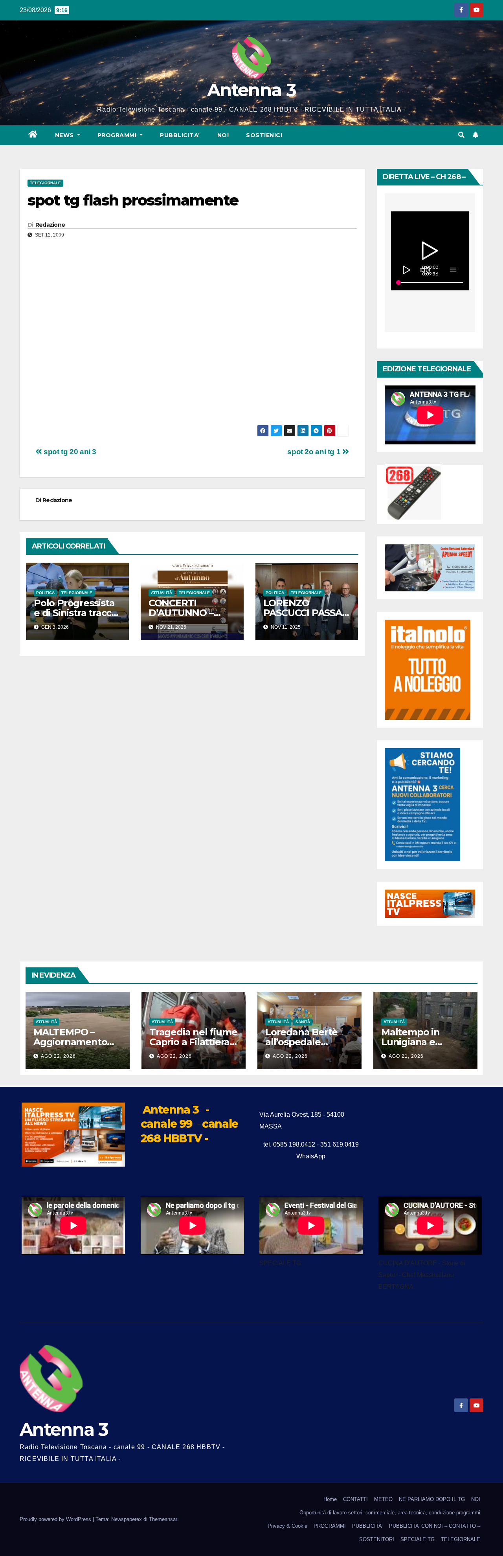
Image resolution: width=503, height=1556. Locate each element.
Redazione (50, 224)
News (65, 135)
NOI (223, 135)
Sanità (303, 1022)
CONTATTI (355, 1499)
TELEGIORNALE (460, 1539)
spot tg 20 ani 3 (69, 452)
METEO (383, 1499)
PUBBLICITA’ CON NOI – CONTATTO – (434, 1526)
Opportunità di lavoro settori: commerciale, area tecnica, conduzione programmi (389, 1513)
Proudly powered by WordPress (56, 1519)
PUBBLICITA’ (180, 135)
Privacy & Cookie (287, 1526)
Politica (45, 593)
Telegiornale (45, 183)
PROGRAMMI (330, 1526)
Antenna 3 (251, 90)
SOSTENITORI (376, 1539)
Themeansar (163, 1519)
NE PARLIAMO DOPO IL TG (432, 1499)
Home (330, 1499)
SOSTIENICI (264, 135)
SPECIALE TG (417, 1539)
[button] (461, 135)
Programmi (117, 135)
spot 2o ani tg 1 (314, 452)
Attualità (161, 593)
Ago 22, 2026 (58, 1056)
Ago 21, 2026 (406, 1056)
